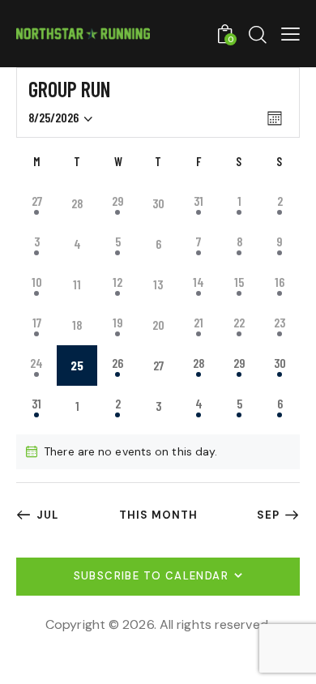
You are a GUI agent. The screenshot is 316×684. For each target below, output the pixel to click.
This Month (158, 515)
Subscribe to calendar (151, 576)
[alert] (158, 451)
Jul (47, 515)
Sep (268, 515)
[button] (290, 33)
